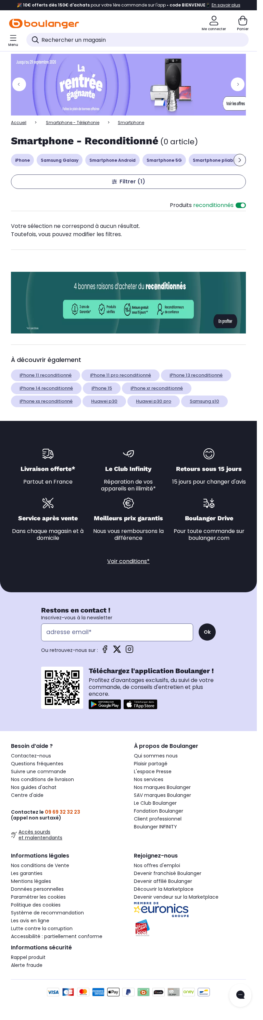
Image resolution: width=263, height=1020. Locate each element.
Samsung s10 (204, 401)
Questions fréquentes (37, 763)
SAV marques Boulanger (162, 795)
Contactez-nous (31, 755)
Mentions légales (31, 881)
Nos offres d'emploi (157, 865)
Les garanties (26, 873)
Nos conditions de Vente (40, 865)
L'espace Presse (153, 771)
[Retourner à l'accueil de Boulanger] (44, 23)
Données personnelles (37, 889)
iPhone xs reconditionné (46, 401)
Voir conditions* (128, 561)
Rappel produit (28, 957)
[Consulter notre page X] (117, 651)
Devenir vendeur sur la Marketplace (176, 897)
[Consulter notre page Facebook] (105, 651)
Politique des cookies (36, 904)
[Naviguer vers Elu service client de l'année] (190, 927)
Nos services (148, 779)
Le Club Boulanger (155, 803)
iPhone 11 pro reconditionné (120, 375)
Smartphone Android (112, 160)
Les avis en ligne (30, 920)
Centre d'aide (27, 795)
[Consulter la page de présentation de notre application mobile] (105, 704)
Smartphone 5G (164, 160)
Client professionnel (157, 818)
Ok (207, 632)
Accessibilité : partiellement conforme (56, 936)
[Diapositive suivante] (240, 160)
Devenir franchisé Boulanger (167, 873)
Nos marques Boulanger (162, 787)
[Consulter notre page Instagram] (129, 651)
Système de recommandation (47, 912)
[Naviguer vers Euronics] (190, 909)
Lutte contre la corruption (42, 928)
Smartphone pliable (215, 160)
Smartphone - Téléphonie (72, 122)
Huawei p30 (104, 401)
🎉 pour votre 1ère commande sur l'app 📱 (128, 5)
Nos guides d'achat (34, 787)
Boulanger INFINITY (155, 826)
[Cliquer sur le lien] (131, 85)
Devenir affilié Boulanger (163, 881)
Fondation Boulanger (158, 810)
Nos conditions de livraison (42, 779)
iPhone (22, 160)
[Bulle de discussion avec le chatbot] (240, 995)
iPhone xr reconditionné (156, 388)
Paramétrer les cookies (38, 897)
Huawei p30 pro (153, 401)
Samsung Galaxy (59, 160)
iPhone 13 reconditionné (196, 375)
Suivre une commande (38, 771)
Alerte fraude (26, 965)
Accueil (18, 122)
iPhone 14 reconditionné (46, 388)
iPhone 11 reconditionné (46, 375)
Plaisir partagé (150, 763)
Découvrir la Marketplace (163, 889)
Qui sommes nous (156, 755)
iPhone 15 (101, 388)
